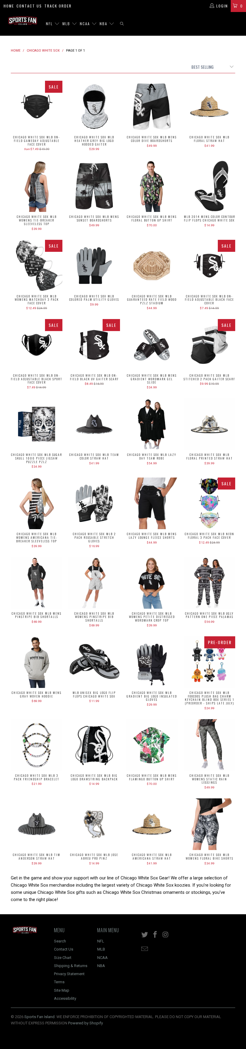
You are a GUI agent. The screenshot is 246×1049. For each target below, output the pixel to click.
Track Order (58, 5)
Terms (59, 982)
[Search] (121, 24)
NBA (104, 23)
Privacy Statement (69, 974)
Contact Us (29, 5)
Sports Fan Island (39, 1016)
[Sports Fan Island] (22, 20)
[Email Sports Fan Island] (144, 949)
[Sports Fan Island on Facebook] (155, 935)
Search (60, 941)
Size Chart (62, 957)
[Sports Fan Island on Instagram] (165, 935)
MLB (67, 23)
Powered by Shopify (85, 1023)
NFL (50, 23)
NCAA (86, 23)
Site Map (61, 990)
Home (9, 5)
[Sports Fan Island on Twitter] (144, 935)
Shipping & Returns (70, 965)
